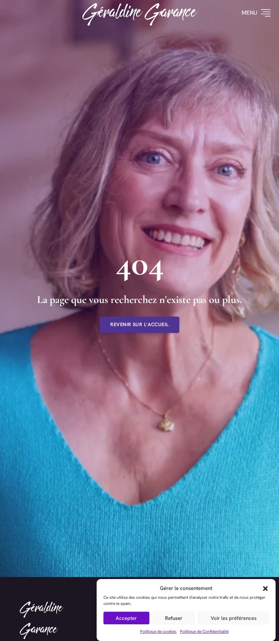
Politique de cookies (158, 631)
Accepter (126, 618)
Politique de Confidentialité (204, 631)
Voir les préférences (234, 618)
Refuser (173, 618)
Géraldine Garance (140, 12)
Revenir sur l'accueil (139, 324)
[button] (265, 588)
